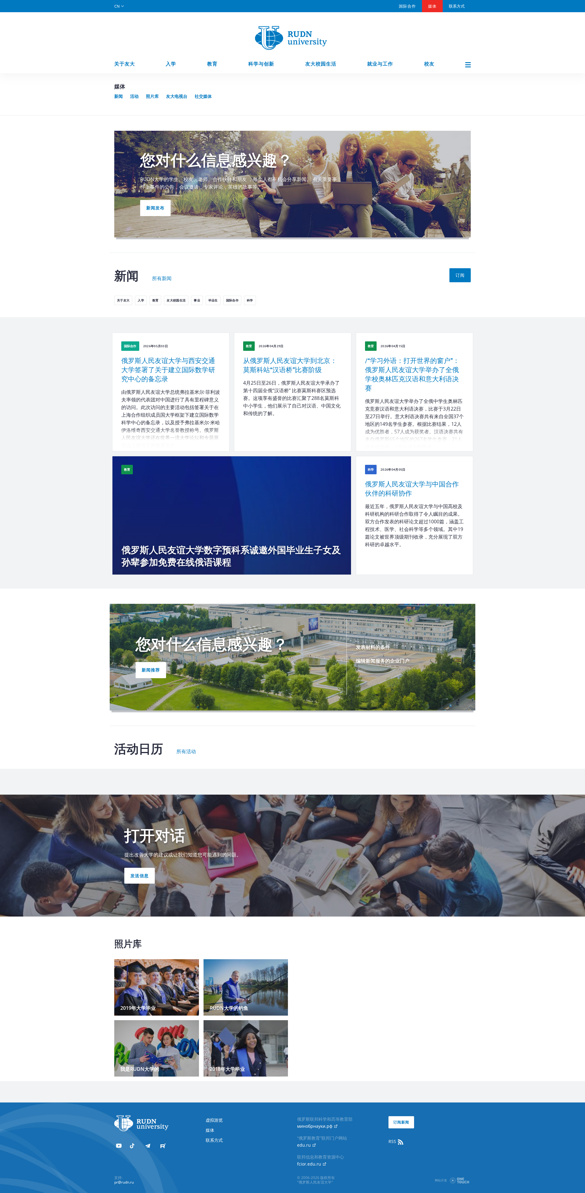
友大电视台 (176, 96)
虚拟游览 (214, 1120)
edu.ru (304, 1145)
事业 (197, 300)
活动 (134, 96)
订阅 (460, 275)
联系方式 (457, 6)
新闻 (118, 96)
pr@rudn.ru (124, 1182)
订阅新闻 (401, 1122)
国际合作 (407, 6)
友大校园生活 (320, 64)
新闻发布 (155, 208)
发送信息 (139, 875)
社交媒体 (203, 96)
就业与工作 (380, 64)
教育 (212, 64)
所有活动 (186, 752)
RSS (392, 1141)
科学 (250, 300)
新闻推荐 (151, 670)
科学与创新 (261, 64)
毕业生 (213, 300)
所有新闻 (162, 279)
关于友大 (124, 64)
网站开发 (441, 1180)
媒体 (432, 6)
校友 (429, 64)
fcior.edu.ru (309, 1164)
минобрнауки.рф (315, 1126)
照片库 (152, 96)
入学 (171, 64)
